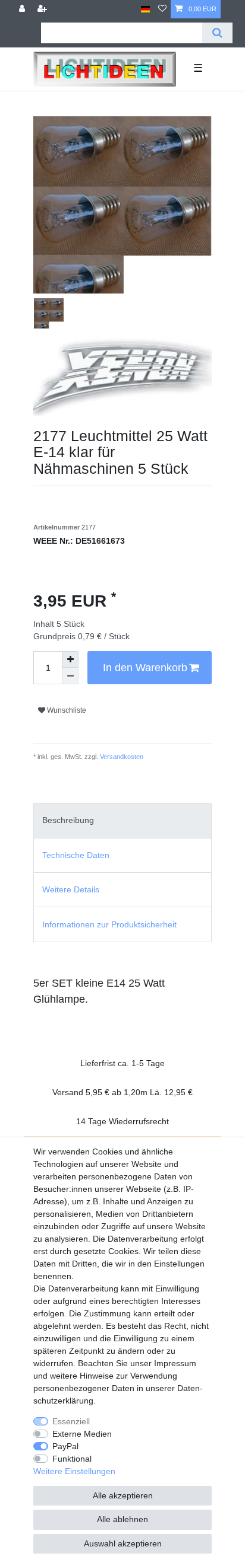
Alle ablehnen (122, 1519)
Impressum (175, 1363)
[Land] (145, 9)
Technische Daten (75, 855)
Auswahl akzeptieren (123, 1543)
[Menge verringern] (70, 676)
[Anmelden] (23, 9)
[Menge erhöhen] (70, 659)
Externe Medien (82, 1434)
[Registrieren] (43, 9)
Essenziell (71, 1421)
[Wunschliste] (162, 9)
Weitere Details (70, 889)
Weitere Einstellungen (74, 1471)
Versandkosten (120, 756)
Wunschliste (65, 710)
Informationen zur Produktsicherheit (109, 924)
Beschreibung (68, 820)
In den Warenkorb (145, 668)
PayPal (65, 1446)
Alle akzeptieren (123, 1495)
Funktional (72, 1458)
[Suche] (217, 33)
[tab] (122, 820)
